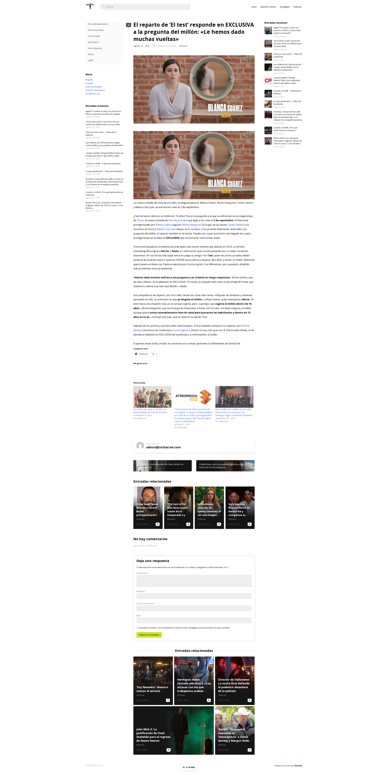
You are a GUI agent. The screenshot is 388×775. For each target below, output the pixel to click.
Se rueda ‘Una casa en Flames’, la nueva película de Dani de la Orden (150, 411)
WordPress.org (92, 93)
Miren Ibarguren (191, 224)
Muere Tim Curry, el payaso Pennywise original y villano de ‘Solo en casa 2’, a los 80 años (104, 205)
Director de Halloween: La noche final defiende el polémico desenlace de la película (235, 681)
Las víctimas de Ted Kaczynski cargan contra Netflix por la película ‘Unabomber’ (104, 144)
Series (91, 54)
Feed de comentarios (95, 90)
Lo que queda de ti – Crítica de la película (104, 171)
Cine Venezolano (96, 30)
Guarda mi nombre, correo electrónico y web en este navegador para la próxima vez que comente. (184, 627)
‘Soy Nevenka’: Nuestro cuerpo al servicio (153, 681)
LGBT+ (91, 60)
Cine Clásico (93, 42)
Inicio (254, 6)
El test (140, 220)
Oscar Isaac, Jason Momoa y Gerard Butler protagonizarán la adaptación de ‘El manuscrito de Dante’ (148, 508)
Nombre (140, 591)
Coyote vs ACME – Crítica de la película (103, 163)
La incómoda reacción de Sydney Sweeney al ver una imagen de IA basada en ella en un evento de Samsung (209, 508)
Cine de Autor (94, 36)
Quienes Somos (268, 6)
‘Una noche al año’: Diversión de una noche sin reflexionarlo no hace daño (103, 123)
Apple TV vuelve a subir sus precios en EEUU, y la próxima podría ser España (103, 112)
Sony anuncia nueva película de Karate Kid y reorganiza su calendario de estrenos (240, 508)
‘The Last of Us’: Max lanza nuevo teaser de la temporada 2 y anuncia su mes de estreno (178, 508)
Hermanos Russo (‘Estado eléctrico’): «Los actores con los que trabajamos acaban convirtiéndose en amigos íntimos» (194, 681)
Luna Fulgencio (181, 330)
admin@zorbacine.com (163, 447)
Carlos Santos (236, 224)
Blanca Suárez (164, 224)
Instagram (285, 6)
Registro (89, 79)
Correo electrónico (145, 603)
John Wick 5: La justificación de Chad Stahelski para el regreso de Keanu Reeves (173, 730)
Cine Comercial (95, 48)
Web (138, 615)
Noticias (298, 6)
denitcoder (285, 765)
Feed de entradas (94, 86)
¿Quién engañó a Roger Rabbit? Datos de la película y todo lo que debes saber (104, 154)
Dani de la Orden (177, 220)
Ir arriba (190, 767)
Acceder (89, 83)
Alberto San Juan (166, 229)
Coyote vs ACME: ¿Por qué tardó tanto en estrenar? (285, 129)
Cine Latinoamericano (98, 24)
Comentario (142, 573)
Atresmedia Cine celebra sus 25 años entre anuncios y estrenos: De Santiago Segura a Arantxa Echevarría (233, 412)
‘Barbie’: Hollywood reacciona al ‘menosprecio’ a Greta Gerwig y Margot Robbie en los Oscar (235, 730)
